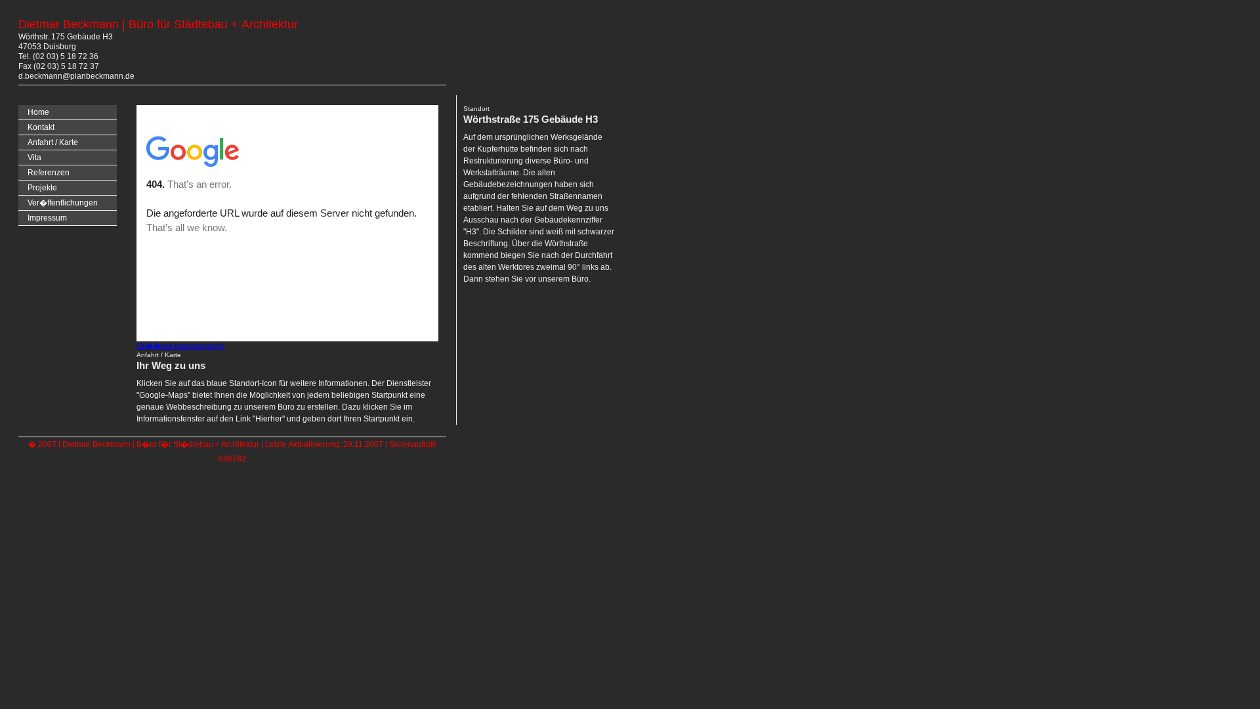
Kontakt (41, 127)
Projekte (42, 187)
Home (38, 112)
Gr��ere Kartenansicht (180, 346)
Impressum (47, 218)
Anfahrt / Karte (53, 142)
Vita (34, 157)
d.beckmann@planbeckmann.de (76, 76)
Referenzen (49, 172)
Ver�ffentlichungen (63, 202)
